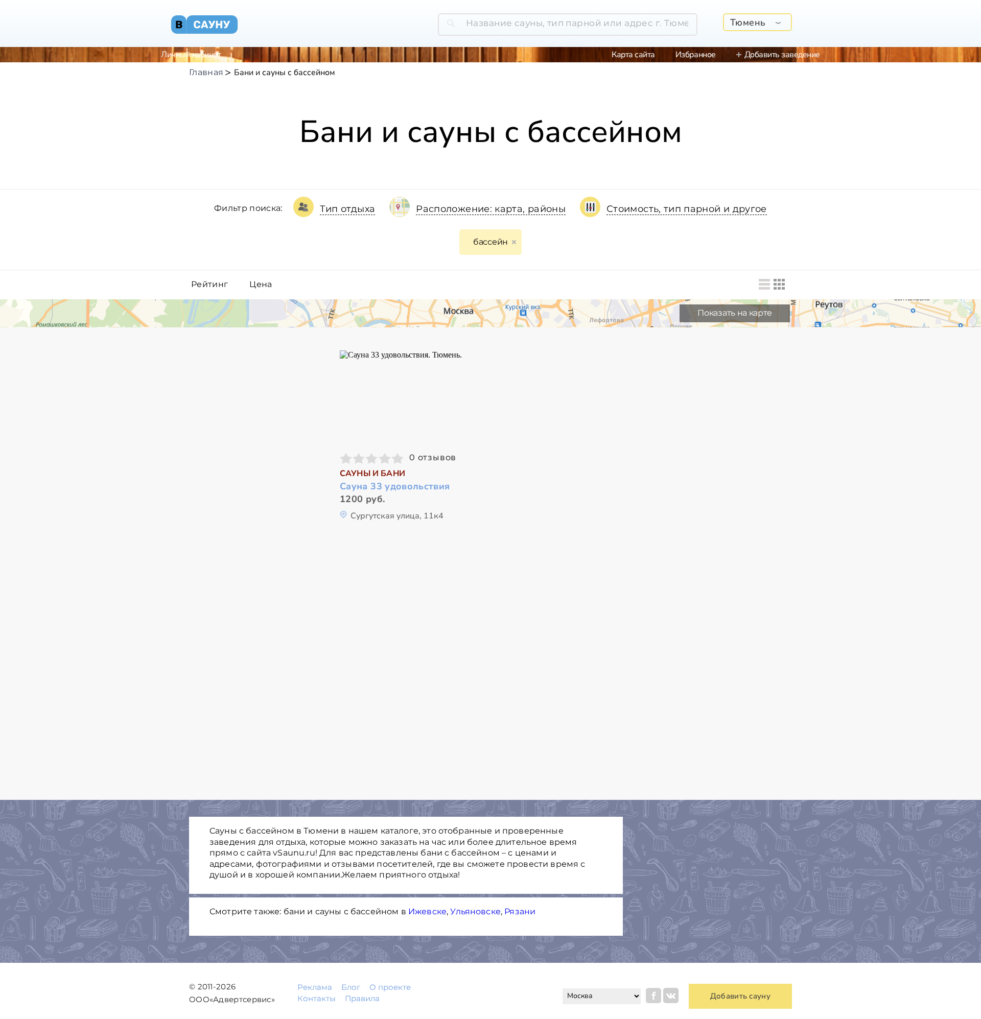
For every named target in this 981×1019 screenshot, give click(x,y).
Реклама (314, 987)
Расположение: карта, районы (491, 209)
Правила (362, 998)
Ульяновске (475, 911)
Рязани (519, 911)
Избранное (695, 54)
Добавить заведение (782, 54)
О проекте (390, 987)
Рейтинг (209, 284)
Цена (260, 284)
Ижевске (427, 911)
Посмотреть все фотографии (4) (410, 396)
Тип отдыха (348, 209)
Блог (350, 987)
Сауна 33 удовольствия (395, 486)
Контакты (316, 998)
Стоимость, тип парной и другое (686, 209)
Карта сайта (633, 54)
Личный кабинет (191, 54)
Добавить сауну (740, 996)
